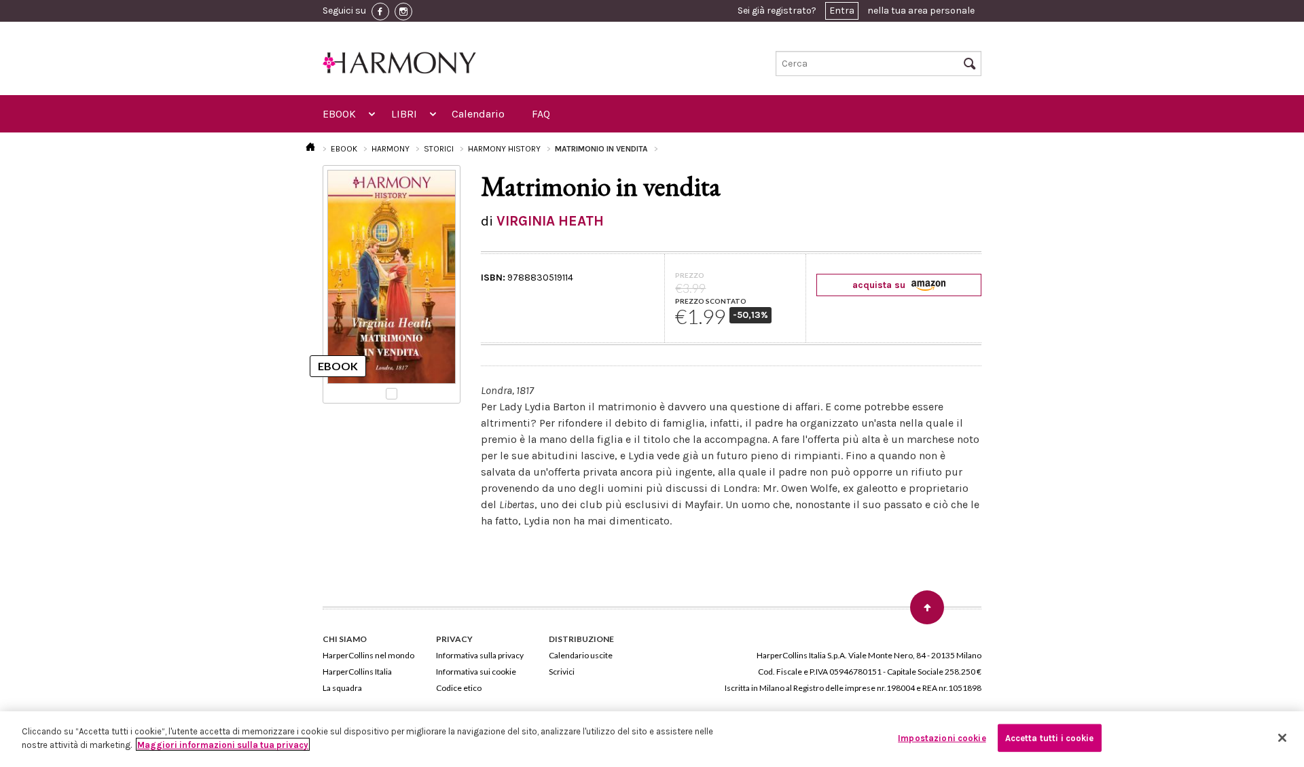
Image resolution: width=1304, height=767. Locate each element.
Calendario (478, 113)
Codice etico (459, 688)
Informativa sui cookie (476, 671)
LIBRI (404, 113)
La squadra (342, 688)
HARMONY (391, 149)
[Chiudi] (1282, 738)
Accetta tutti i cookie (1049, 738)
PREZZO (689, 275)
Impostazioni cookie (941, 738)
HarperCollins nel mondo (368, 655)
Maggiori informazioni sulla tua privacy (222, 744)
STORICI (439, 149)
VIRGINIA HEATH (550, 221)
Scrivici (562, 671)
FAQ (541, 113)
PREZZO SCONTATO (710, 301)
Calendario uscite (581, 655)
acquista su (880, 285)
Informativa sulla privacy (480, 655)
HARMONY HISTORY (504, 149)
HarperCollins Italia (357, 671)
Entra (841, 10)
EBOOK (339, 113)
